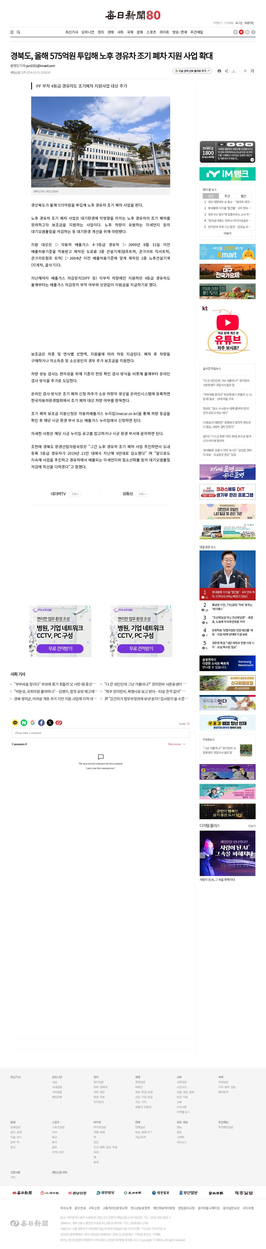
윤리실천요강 (231, 1208)
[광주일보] (133, 1192)
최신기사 (71, 32)
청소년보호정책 (140, 1208)
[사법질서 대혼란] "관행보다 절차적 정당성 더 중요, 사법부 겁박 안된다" (226, 424)
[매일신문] (22, 1193)
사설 (54, 1081)
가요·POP (140, 1137)
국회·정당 (99, 1091)
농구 (54, 1142)
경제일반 (140, 1081)
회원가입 (249, 23)
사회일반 (182, 1081)
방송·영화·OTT (144, 1132)
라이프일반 (100, 1127)
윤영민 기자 (18, 65)
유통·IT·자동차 (143, 1106)
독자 (96, 1152)
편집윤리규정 (186, 1208)
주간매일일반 (225, 1127)
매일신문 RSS (59, 1172)
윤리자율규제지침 (209, 1208)
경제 (110, 32)
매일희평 (57, 1096)
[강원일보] (49, 1193)
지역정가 (98, 1101)
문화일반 (15, 1127)
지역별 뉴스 (183, 1111)
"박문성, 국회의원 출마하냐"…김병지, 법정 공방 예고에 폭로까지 (61, 691)
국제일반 (223, 1081)
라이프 (164, 32)
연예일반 (140, 1127)
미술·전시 (16, 1137)
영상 (179, 1127)
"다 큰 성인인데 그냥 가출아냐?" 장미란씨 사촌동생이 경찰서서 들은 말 (155, 684)
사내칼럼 (57, 1086)
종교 (12, 1147)
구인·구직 (140, 1101)
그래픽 (180, 1137)
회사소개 (65, 1208)
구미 (12, 1177)
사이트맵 (248, 1208)
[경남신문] (77, 1193)
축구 (54, 1137)
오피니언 (87, 32)
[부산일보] (188, 1193)
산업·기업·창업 (144, 1096)
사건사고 (182, 1086)
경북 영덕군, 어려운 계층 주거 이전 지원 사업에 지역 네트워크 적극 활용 (65, 698)
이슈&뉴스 (209, 739)
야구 (54, 1132)
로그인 (238, 23)
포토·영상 (182, 1122)
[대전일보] (160, 1193)
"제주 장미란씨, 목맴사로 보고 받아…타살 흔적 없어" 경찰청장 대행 (153, 691)
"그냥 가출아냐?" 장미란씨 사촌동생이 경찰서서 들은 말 (219, 750)
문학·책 (14, 1142)
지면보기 (217, 23)
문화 (140, 32)
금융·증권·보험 (144, 1091)
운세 (96, 1162)
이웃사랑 (182, 1106)
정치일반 (98, 1081)
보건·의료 (182, 1096)
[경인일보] (105, 1193)
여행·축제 (99, 1132)
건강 (96, 1142)
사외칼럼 (57, 1091)
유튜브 (134, 494)
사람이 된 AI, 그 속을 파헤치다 (217, 879)
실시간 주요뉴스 (212, 368)
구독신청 (94, 1208)
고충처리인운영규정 (115, 1208)
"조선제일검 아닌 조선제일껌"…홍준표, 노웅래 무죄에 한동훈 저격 (232, 619)
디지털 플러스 (210, 825)
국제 (130, 32)
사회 (120, 32)
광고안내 (79, 1208)
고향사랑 (15, 1172)
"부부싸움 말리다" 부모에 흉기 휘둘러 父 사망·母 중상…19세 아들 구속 (65, 684)
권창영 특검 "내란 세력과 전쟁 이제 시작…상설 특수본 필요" (233, 645)
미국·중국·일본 (227, 1086)
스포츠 (151, 32)
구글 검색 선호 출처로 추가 (192, 71)
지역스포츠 (58, 1152)
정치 (101, 32)
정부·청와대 (100, 1086)
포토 (179, 1132)
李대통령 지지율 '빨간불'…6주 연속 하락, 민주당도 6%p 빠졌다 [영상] (233, 594)
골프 (54, 1147)
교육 (179, 1101)
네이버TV (64, 494)
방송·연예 (179, 32)
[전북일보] (216, 1193)
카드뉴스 (182, 1142)
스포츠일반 (58, 1127)
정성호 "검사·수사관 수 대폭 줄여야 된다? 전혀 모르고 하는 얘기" (226, 410)
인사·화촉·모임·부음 (105, 1147)
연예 (137, 1122)
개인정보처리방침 (164, 1208)
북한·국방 (99, 1096)
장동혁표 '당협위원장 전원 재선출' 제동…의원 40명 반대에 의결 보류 (232, 632)
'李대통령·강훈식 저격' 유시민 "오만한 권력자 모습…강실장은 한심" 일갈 (227, 452)
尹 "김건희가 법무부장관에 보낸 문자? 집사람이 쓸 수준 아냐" (148, 698)
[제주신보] (243, 1193)
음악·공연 (16, 1132)
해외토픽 (223, 1091)
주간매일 (196, 32)
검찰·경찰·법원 (185, 1091)
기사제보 (228, 23)
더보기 (252, 826)
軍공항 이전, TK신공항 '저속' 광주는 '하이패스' (232, 607)
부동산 (139, 1086)
